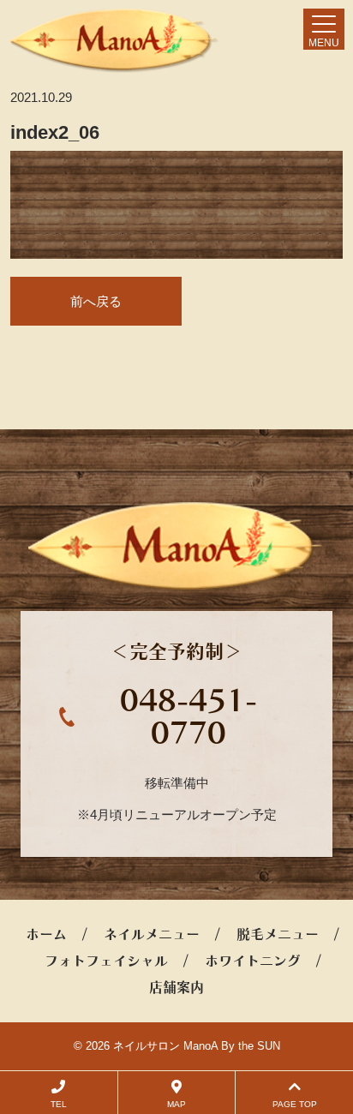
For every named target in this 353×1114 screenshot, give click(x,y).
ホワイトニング (253, 960)
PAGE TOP (294, 1104)
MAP (176, 1104)
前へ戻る (96, 301)
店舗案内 (176, 987)
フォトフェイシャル (106, 960)
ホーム (46, 934)
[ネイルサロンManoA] (114, 41)
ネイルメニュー (152, 934)
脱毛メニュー (277, 934)
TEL (59, 1104)
